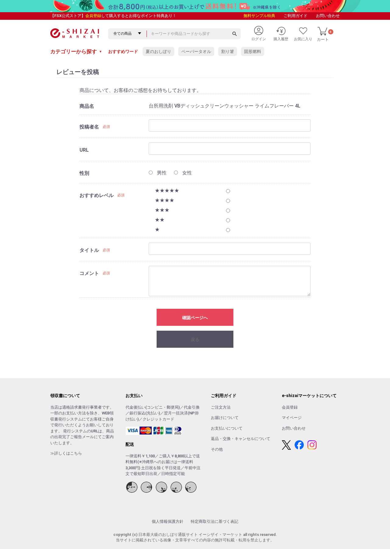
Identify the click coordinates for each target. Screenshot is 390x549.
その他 (217, 449)
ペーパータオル (196, 51)
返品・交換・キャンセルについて (240, 438)
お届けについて (225, 417)
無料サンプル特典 (259, 15)
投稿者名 (89, 127)
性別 (84, 173)
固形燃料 (252, 51)
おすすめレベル (97, 195)
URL (84, 150)
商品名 (87, 106)
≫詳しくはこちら (66, 453)
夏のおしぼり (158, 51)
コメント (89, 273)
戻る (195, 339)
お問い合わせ (328, 15)
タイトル (89, 250)
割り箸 (227, 51)
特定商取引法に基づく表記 (214, 521)
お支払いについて (227, 428)
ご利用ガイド (295, 15)
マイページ (292, 417)
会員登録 (93, 15)
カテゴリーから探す (76, 51)
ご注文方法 (221, 407)
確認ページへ (195, 317)
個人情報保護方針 (167, 521)
